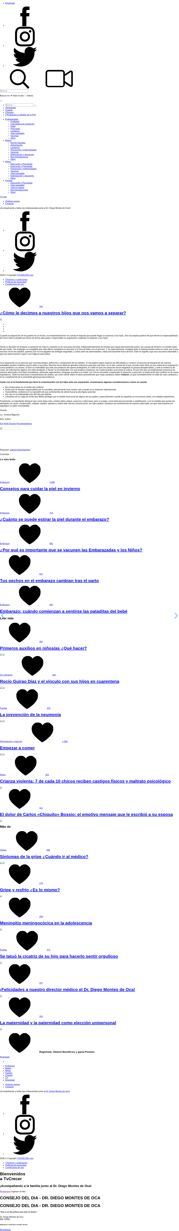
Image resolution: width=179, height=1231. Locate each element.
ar (11, 450)
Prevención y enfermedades (23, 150)
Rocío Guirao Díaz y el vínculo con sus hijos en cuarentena (59, 681)
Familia (8, 180)
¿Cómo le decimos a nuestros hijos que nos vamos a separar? (63, 313)
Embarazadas (11, 119)
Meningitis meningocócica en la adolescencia (46, 923)
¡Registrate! (10, 108)
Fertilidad (14, 121)
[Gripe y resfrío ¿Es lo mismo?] (1, 896)
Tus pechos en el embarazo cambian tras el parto (49, 580)
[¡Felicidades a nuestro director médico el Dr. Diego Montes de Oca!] (1, 996)
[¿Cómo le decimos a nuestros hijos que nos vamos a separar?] (1, 320)
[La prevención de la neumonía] (2, 721)
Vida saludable (17, 133)
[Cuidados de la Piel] (20, 115)
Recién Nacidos (17, 143)
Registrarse (5, 1191)
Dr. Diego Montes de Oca (57, 1091)
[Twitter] (25, 66)
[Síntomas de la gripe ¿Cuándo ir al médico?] (2, 863)
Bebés (8, 140)
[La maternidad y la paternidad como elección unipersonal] (1, 1029)
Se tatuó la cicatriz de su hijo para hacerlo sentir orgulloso (59, 956)
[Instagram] (25, 46)
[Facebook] (25, 25)
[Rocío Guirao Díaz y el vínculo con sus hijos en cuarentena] (2, 688)
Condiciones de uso (14, 284)
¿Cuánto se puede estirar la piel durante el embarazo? (54, 519)
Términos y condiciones (16, 279)
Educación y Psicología (21, 164)
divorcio (15, 450)
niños (27, 450)
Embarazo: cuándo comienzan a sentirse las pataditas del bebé (63, 611)
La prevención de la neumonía (30, 714)
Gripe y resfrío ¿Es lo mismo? (30, 889)
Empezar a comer (17, 747)
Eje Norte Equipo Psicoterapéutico (16, 424)
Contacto (9, 203)
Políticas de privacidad (15, 282)
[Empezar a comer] (2, 754)
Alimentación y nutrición (11, 741)
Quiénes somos (12, 201)
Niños (8, 162)
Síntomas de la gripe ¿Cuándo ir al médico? (44, 856)
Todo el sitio (18, 96)
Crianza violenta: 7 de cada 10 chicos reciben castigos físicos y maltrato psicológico (85, 781)
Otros (12, 138)
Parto (12, 126)
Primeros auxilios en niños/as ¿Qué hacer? (43, 648)
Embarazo (5, 482)
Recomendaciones (19, 157)
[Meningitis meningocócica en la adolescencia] (1, 930)
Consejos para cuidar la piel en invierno (40, 488)
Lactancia (15, 131)
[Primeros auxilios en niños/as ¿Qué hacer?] (2, 655)
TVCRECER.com (25, 275)
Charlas (9, 110)
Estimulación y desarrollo (22, 154)
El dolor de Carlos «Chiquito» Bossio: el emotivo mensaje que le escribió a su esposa (86, 814)
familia (22, 450)
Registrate (10, 3)
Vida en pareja (17, 188)
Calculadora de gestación (22, 124)
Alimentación (16, 145)
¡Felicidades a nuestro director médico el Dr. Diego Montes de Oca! (67, 989)
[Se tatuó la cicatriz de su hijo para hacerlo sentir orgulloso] (1, 963)
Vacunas (14, 136)
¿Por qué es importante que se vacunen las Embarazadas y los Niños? (71, 550)
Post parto (15, 129)
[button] (1, 100)
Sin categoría (6, 675)
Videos (30, 96)
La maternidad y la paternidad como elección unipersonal (58, 1022)
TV (6, 1078)
